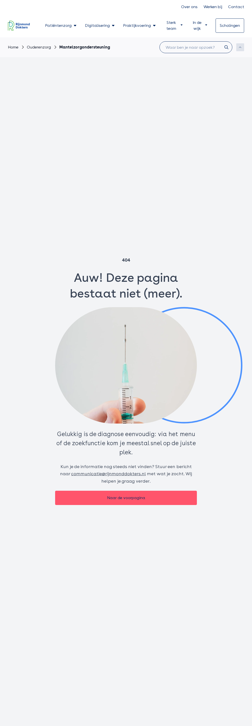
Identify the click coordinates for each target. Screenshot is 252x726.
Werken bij (213, 6)
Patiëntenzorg (58, 25)
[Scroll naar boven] (240, 47)
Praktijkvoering (137, 25)
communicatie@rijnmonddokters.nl (108, 473)
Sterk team (171, 25)
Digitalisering (97, 25)
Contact (236, 6)
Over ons (189, 6)
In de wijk (197, 25)
